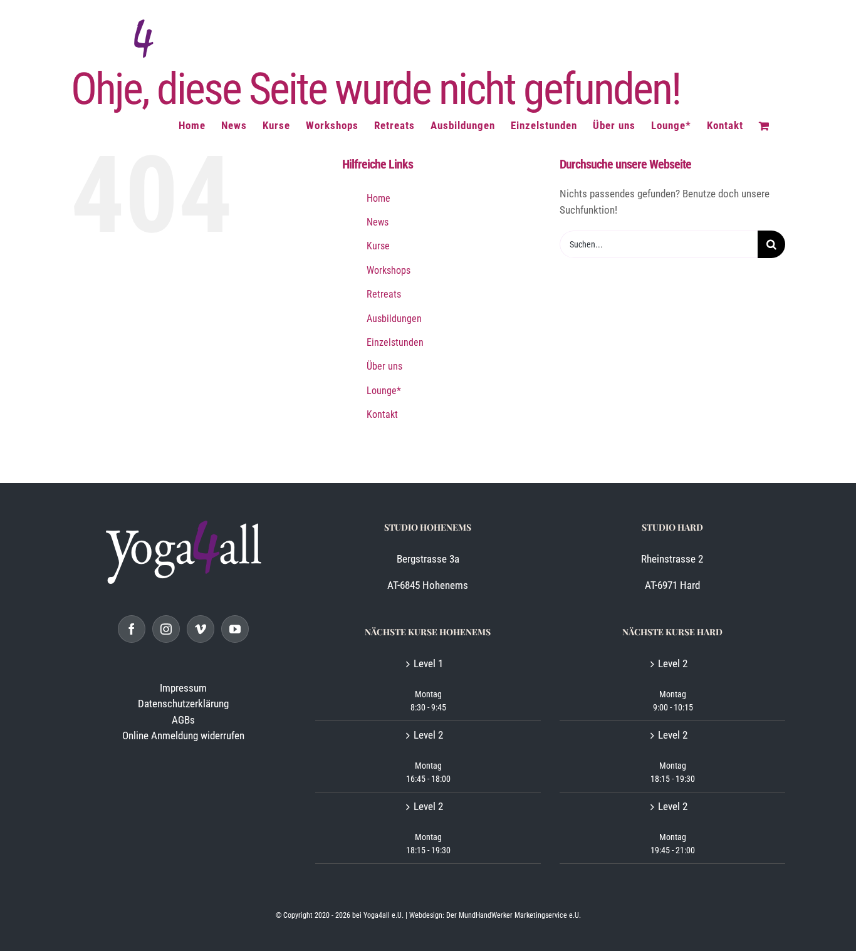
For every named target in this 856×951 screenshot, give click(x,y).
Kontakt (382, 414)
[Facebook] (131, 629)
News (378, 222)
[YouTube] (235, 629)
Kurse (378, 246)
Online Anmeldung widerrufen (183, 735)
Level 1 (428, 663)
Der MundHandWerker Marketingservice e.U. (513, 915)
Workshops (388, 270)
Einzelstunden (395, 342)
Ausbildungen (394, 319)
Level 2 (428, 735)
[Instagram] (166, 629)
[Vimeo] (200, 629)
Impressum (183, 688)
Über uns (384, 366)
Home (378, 198)
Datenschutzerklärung (183, 703)
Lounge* (384, 391)
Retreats (384, 294)
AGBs (183, 720)
